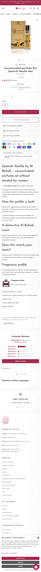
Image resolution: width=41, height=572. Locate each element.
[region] (20, 398)
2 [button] (19, 374)
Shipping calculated (24, 87)
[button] (6, 80)
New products (6, 530)
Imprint (4, 472)
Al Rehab (20, 64)
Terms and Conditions (9, 485)
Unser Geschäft (7, 519)
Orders (4, 509)
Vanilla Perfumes (8, 323)
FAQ (3, 492)
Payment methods (7, 462)
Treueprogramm (7, 512)
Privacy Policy (6, 475)
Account (4, 506)
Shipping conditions (8, 465)
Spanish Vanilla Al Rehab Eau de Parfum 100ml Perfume (18, 157)
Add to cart (20, 112)
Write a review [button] (20, 361)
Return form (6, 489)
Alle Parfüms (6, 533)
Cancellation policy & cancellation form (14, 479)
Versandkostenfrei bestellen (10, 516)
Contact (4, 469)
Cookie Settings (7, 495)
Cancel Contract (7, 482)
